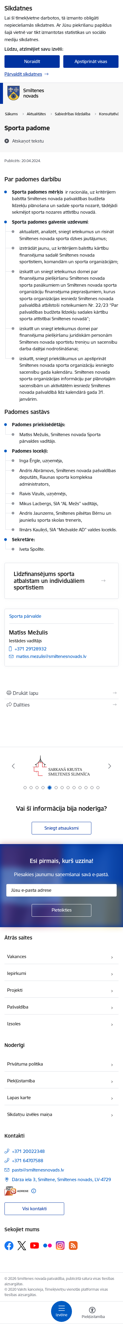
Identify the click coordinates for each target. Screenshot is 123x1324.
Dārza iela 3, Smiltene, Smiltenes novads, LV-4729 (61, 1179)
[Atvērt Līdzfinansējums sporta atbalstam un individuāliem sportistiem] (103, 580)
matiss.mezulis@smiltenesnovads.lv (51, 656)
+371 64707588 (27, 1160)
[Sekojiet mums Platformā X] (21, 1245)
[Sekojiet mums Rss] (73, 1245)
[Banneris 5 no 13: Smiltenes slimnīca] (61, 766)
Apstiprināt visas (91, 61)
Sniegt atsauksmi (61, 828)
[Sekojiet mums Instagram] (60, 1245)
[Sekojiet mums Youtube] (34, 1245)
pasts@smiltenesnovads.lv (38, 1170)
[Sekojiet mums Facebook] (8, 1245)
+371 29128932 (31, 649)
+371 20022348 (28, 1151)
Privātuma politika (25, 1064)
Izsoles (14, 1024)
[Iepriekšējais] (13, 766)
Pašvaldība (17, 1007)
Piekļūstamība (21, 1081)
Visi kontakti (34, 1208)
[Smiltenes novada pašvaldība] (43, 100)
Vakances (16, 956)
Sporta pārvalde (25, 616)
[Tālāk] (109, 766)
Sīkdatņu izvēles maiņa (29, 1114)
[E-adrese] (16, 1191)
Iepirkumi (16, 973)
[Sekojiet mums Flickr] (47, 1245)
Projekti (14, 990)
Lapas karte (19, 1097)
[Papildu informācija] (33, 1191)
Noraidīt (32, 61)
